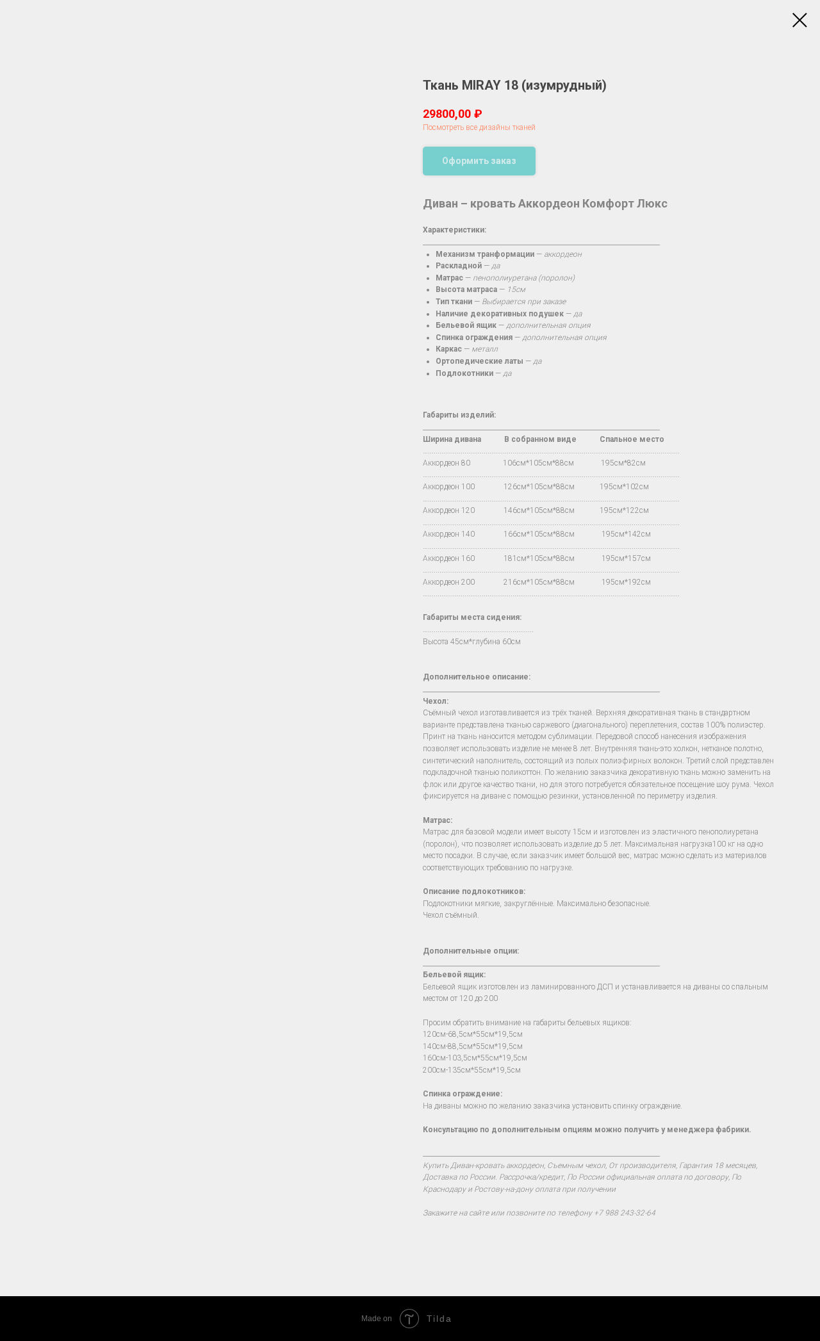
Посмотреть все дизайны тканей (479, 127)
